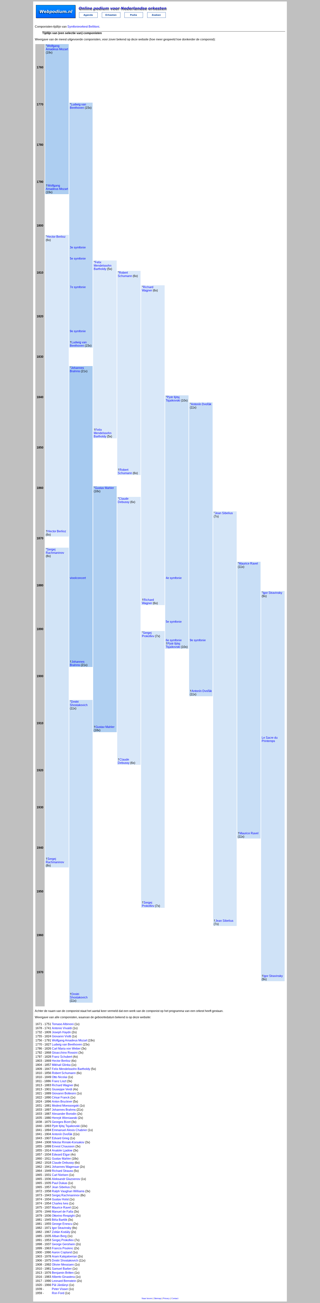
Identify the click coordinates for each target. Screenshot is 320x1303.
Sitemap (157, 1298)
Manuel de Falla (62, 1211)
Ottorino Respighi (63, 1215)
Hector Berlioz (56, 236)
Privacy (166, 1298)
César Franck (61, 1097)
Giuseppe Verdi (62, 1089)
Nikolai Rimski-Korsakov (68, 1142)
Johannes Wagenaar (65, 1166)
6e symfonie (174, 640)
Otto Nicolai (59, 1077)
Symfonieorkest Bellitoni (83, 26)
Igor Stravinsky (272, 592)
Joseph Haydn (61, 1032)
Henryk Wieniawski (64, 1117)
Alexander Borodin (64, 1113)
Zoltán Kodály (61, 1232)
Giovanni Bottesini (64, 1093)
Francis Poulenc (62, 1248)
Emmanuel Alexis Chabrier (69, 1130)
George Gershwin (63, 1244)
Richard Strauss (62, 1170)
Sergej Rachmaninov (55, 551)
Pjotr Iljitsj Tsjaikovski (173, 399)
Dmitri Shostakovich (79, 703)
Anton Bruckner (62, 1101)
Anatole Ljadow (62, 1150)
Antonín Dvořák (201, 404)
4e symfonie (174, 578)
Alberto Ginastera (63, 1276)
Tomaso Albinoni (63, 1024)
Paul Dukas (59, 1183)
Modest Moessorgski (65, 1105)
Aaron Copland (62, 1252)
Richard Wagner (147, 289)
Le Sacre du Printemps (270, 739)
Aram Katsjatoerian (64, 1256)
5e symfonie (78, 258)
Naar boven (147, 1298)
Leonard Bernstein (64, 1280)
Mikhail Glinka (61, 1064)
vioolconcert (78, 578)
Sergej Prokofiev (148, 634)
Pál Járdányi (60, 1285)
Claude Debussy (123, 500)
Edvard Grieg (60, 1138)
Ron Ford (58, 1293)
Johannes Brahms (77, 369)
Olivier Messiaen (63, 1264)
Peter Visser (60, 1289)
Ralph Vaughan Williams (68, 1191)
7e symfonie (78, 287)
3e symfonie (78, 247)
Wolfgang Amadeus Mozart (57, 47)
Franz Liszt (59, 1081)
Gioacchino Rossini (65, 1052)
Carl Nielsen (60, 1174)
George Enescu (62, 1223)
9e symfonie (78, 331)
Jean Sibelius (224, 513)
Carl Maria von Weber (66, 1048)
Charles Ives (60, 1203)
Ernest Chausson (63, 1146)
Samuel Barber (62, 1268)
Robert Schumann (125, 274)
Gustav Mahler (104, 487)
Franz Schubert (62, 1056)
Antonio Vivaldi (62, 1028)
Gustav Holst (60, 1199)
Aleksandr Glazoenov (66, 1179)
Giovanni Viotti (61, 1036)
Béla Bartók (59, 1219)
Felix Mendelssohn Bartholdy (102, 265)
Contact (174, 1298)
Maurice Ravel (248, 563)
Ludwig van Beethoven (78, 106)
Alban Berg (59, 1236)
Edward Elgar (61, 1154)
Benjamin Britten (63, 1272)
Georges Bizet (61, 1121)
